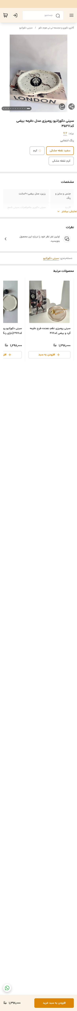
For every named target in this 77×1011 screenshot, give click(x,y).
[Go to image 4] (20, 108)
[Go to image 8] (10, 108)
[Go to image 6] (15, 108)
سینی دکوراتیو (26, 27)
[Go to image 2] (24, 108)
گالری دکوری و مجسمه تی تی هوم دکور (56, 27)
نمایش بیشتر (69, 211)
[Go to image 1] (28, 108)
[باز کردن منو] (71, 15)
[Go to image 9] (8, 108)
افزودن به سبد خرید (54, 1003)
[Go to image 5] (17, 108)
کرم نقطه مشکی (61, 161)
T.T (65, 133)
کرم (35, 150)
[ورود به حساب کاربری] (16, 15)
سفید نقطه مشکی (60, 150)
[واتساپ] (7, 988)
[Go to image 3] (22, 108)
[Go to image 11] (3, 108)
